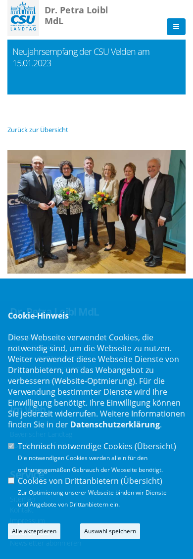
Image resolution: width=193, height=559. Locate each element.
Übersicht (155, 446)
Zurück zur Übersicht (37, 129)
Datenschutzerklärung (115, 424)
